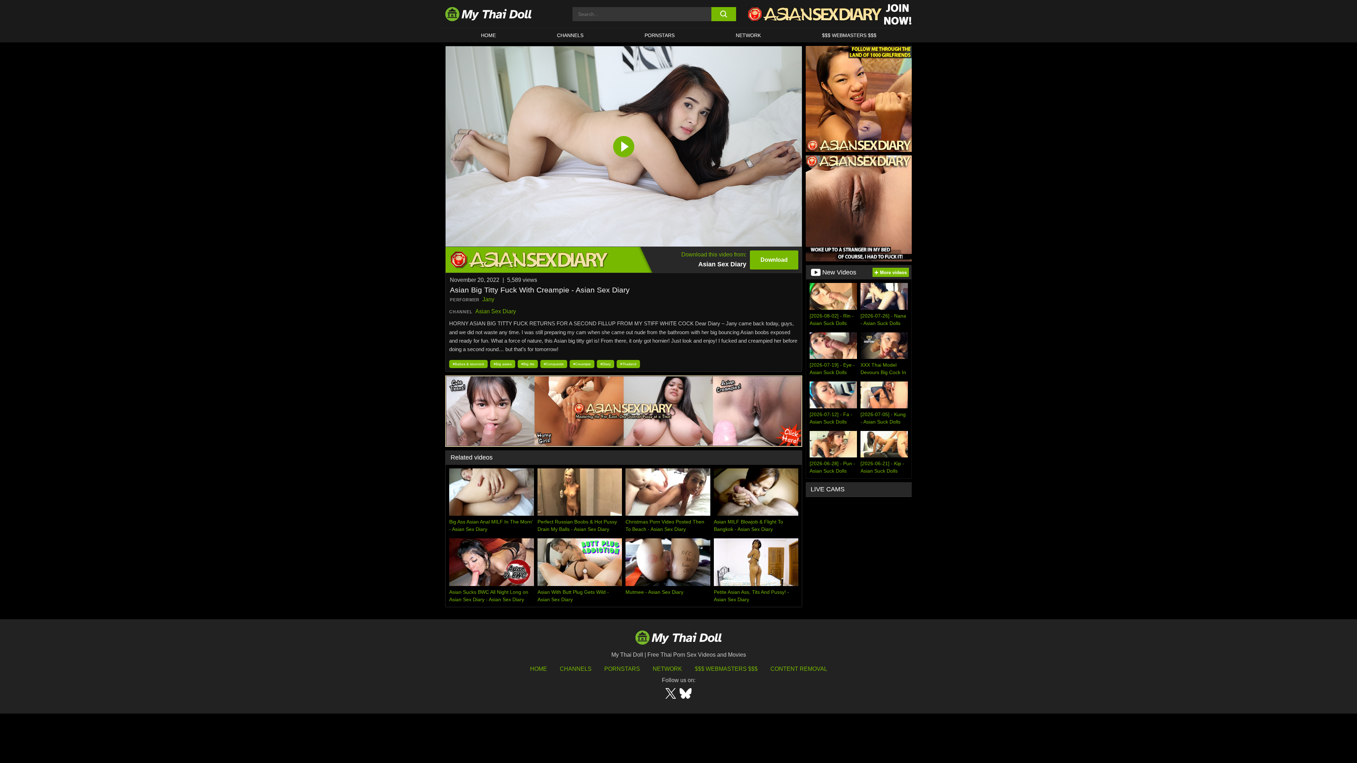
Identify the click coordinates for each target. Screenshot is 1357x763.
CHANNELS (570, 35)
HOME (488, 35)
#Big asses (503, 364)
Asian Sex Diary (495, 311)
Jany (488, 299)
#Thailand (628, 364)
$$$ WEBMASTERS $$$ (849, 35)
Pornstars (660, 35)
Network (748, 35)
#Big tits (527, 364)
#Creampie (582, 364)
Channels (576, 669)
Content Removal (798, 669)
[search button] (723, 14)
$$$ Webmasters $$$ (726, 669)
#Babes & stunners (468, 364)
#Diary (605, 364)
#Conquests (554, 364)
